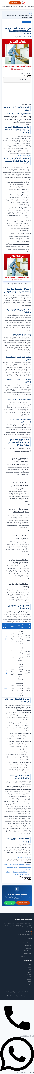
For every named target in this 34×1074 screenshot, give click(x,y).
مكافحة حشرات (22, 7)
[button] (17, 80)
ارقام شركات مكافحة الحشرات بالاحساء (20, 864)
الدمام (29, 967)
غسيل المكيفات (27, 951)
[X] (27, 76)
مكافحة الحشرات (27, 943)
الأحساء (29, 965)
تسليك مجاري (30, 7)
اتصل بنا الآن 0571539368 (24, 857)
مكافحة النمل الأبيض (26, 956)
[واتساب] (30, 76)
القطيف (29, 974)
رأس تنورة (29, 984)
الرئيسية (30, 13)
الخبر (30, 969)
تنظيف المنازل (28, 945)
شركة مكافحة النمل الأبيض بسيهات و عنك (18, 873)
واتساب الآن (9, 903)
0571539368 (14, 3)
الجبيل (29, 972)
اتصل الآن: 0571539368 (24, 155)
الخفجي (29, 979)
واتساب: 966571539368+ (24, 934)
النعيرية (29, 982)
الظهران (29, 977)
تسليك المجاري (27, 953)
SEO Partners (10, 996)
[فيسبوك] (25, 76)
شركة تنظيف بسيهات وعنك (20, 872)
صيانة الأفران (28, 948)
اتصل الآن (6, 637)
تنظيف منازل (14, 7)
